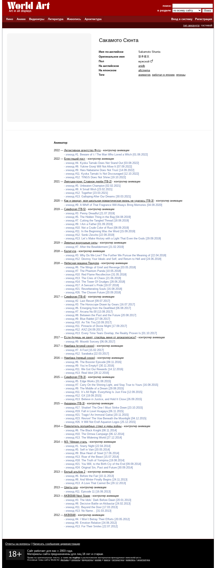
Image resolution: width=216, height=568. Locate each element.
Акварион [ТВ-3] (74, 403)
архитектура (143, 560)
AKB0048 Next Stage (77, 495)
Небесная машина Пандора (81, 263)
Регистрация (203, 19)
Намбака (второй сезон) (79, 345)
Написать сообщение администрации (56, 543)
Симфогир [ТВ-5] (75, 209)
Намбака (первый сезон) (79, 357)
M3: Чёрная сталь (75, 441)
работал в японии (163, 74)
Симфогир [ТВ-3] (75, 377)
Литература (55, 19)
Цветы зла (71, 487)
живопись (130, 560)
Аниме (21, 19)
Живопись (74, 19)
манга (107, 560)
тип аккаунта (191, 25)
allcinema (144, 70)
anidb (141, 65)
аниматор (144, 74)
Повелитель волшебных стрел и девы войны (93, 426)
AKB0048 (70, 515)
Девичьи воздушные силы (80, 242)
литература (118, 560)
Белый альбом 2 (74, 471)
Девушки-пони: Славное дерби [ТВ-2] (88, 181)
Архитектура (93, 19)
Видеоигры (36, 19)
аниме (98, 560)
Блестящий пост (74, 158)
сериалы (75, 560)
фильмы (65, 560)
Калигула (70, 251)
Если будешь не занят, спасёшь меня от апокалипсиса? (100, 337)
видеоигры (87, 560)
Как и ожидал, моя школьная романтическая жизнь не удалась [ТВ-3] (109, 200)
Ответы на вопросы (17, 543)
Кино (9, 19)
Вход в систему (181, 19)
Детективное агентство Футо (82, 150)
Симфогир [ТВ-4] (75, 296)
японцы (180, 74)
